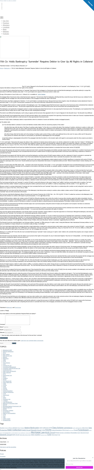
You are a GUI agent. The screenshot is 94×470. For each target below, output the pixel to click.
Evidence (5, 378)
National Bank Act (7, 407)
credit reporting (78, 428)
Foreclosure (18, 307)
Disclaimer (3, 456)
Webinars (6, 32)
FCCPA (5, 385)
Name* (2, 327)
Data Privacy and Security (9, 371)
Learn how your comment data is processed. (32, 340)
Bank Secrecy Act (7, 356)
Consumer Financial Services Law (11, 368)
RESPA (5, 409)
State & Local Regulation (9, 413)
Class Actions (6, 363)
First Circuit (71, 430)
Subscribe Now (79, 467)
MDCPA (5, 405)
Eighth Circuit (26, 430)
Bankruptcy (7, 68)
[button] (79, 458)
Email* (1, 329)
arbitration (15, 428)
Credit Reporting (7, 370)
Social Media (6, 412)
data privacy (85, 428)
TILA (4, 416)
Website (2, 332)
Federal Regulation (8, 391)
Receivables (74, 432)
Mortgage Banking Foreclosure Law (12, 406)
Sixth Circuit (15, 435)
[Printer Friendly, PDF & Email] (3, 305)
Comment (2, 324)
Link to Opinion (41, 94)
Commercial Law (7, 365)
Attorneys (6, 25)
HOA (4, 432)
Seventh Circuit (6, 435)
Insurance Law (6, 399)
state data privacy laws (25, 435)
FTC (4, 396)
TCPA (4, 414)
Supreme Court (44, 434)
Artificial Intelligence (8, 351)
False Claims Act (7, 382)
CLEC (4, 364)
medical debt (28, 432)
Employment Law (7, 375)
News (4, 29)
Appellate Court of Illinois (6, 428)
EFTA (4, 374)
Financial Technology (8, 392)
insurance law (8, 432)
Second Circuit (85, 432)
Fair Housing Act (7, 381)
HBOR (4, 398)
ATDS (4, 353)
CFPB (4, 361)
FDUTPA (5, 389)
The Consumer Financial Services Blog (10, 459)
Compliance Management (9, 367)
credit (74, 428)
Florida (76, 430)
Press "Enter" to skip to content (8, 0)
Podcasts (6, 34)
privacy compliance (65, 432)
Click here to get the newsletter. (8, 447)
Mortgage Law (38, 432)
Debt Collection (7, 372)
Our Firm (6, 21)
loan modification (21, 432)
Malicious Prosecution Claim (10, 403)
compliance (68, 428)
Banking (5, 357)
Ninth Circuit (50, 433)
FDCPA (5, 388)
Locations (6, 27)
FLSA (4, 393)
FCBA (4, 384)
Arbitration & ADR (7, 350)
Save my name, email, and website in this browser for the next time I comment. (22, 335)
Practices (6, 23)
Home (1, 68)
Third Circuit (54, 435)
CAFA (4, 360)
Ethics (4, 377)
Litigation (5, 400)
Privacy (57, 433)
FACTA (4, 379)
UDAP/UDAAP (6, 419)
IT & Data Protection (14, 432)
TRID (4, 417)
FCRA (4, 386)
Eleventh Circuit (36, 430)
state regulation (35, 435)
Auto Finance (6, 354)
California (45, 428)
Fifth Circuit (65, 430)
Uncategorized (6, 420)
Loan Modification (7, 402)
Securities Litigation (8, 410)
